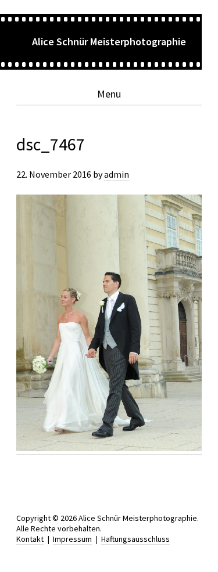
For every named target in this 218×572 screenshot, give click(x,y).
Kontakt (30, 539)
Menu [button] (109, 93)
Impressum (72, 539)
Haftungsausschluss (135, 539)
